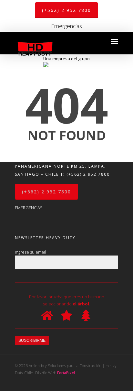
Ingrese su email (30, 252)
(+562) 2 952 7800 (88, 174)
